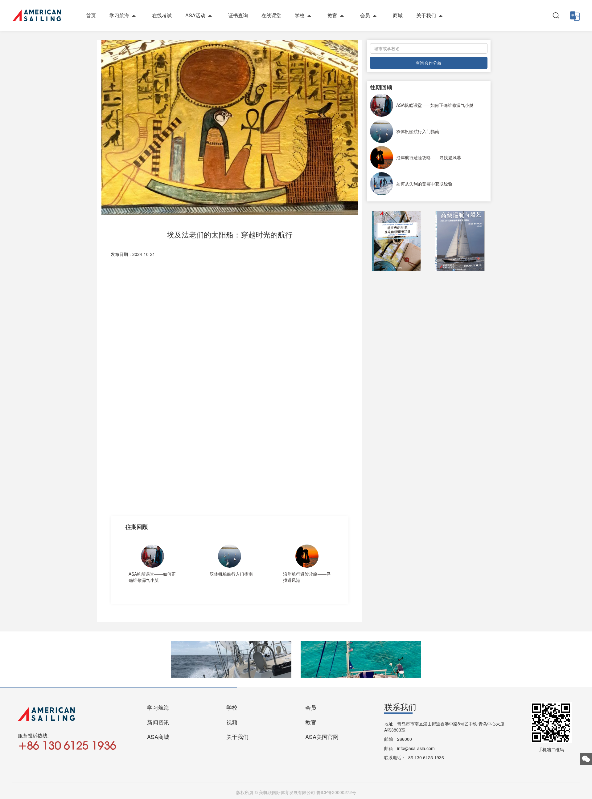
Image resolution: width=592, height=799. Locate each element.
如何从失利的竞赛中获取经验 (424, 183)
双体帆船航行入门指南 (231, 574)
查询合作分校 (429, 63)
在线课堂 (271, 15)
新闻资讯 (158, 722)
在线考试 (162, 15)
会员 (365, 15)
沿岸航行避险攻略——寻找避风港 (307, 577)
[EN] (575, 15)
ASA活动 (195, 15)
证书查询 (238, 15)
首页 (91, 15)
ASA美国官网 (322, 736)
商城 (398, 15)
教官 (332, 15)
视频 (231, 722)
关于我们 (426, 15)
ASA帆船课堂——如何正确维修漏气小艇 (152, 577)
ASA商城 (158, 736)
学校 (300, 15)
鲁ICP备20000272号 (336, 792)
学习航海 (119, 15)
